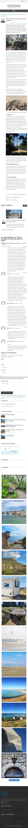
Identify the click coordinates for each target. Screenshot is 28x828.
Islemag (8, 825)
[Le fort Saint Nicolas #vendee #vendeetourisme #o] (14, 537)
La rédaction (15, 199)
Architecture (3, 14)
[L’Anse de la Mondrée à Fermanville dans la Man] (14, 689)
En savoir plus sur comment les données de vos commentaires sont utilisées (13, 397)
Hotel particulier (6, 229)
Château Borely (10, 435)
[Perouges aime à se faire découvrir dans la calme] (14, 765)
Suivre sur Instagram (15, 780)
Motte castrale (22, 23)
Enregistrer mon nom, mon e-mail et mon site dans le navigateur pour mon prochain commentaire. (14, 377)
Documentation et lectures (6, 406)
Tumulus (25, 23)
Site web (3, 370)
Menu (22, 1)
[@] (4, 471)
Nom (2, 359)
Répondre (25, 246)
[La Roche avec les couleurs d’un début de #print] (14, 562)
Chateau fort (17, 23)
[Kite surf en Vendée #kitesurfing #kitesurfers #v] (14, 639)
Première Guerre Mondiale (11, 197)
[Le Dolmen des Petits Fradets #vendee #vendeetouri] (14, 613)
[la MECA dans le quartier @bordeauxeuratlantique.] (14, 740)
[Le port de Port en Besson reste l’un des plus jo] (14, 715)
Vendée (18, 197)
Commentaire (4, 381)
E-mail (3, 364)
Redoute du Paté (10, 414)
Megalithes (23, 194)
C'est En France (14, 5)
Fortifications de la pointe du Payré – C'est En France (14, 244)
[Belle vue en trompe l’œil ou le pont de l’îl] (14, 664)
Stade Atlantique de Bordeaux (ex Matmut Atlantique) (15, 426)
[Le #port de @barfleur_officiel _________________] (14, 512)
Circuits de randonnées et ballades (8, 404)
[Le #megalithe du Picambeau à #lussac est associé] (14, 486)
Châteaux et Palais (11, 14)
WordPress (19, 825)
